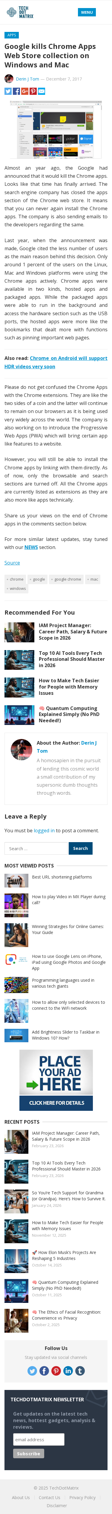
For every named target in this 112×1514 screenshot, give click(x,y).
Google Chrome (67, 579)
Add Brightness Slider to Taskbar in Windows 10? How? (65, 1035)
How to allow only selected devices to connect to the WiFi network (68, 1005)
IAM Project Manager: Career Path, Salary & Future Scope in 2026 (73, 631)
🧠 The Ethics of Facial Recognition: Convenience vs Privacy (66, 1315)
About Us (21, 1497)
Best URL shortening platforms (62, 877)
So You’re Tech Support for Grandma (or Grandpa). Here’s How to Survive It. (69, 1195)
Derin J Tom (27, 79)
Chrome (17, 579)
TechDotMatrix (64, 1488)
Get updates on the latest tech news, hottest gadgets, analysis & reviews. (54, 1420)
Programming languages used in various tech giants (63, 983)
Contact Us (49, 1497)
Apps (11, 35)
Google (39, 579)
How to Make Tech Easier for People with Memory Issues (69, 686)
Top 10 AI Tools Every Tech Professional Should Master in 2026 (72, 659)
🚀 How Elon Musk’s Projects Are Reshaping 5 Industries (64, 1255)
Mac (94, 579)
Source (12, 562)
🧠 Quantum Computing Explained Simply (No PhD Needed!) (69, 714)
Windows (18, 588)
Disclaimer (57, 1505)
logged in (44, 830)
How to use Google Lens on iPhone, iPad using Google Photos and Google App (69, 962)
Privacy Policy (82, 1497)
